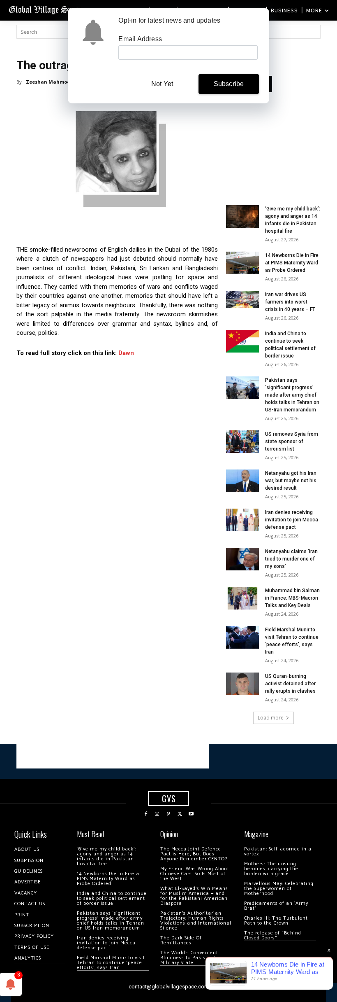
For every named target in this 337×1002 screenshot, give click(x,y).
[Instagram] (157, 814)
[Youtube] (191, 814)
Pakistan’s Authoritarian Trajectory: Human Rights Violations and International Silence (195, 920)
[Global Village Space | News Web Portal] (46, 9)
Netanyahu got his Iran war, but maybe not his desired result (290, 480)
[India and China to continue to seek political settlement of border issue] (242, 341)
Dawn (126, 353)
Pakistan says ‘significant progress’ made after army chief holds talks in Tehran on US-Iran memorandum (292, 395)
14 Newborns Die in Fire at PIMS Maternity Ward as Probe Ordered (292, 262)
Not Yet (162, 83)
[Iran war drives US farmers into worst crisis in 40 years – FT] (242, 299)
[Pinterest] (168, 814)
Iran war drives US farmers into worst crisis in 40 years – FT (290, 302)
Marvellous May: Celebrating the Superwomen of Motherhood (279, 888)
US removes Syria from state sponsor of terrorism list (291, 441)
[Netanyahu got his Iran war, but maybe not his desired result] (242, 480)
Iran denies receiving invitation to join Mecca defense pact (291, 519)
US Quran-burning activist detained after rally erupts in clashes (290, 683)
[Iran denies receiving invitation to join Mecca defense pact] (242, 520)
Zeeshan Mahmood (49, 82)
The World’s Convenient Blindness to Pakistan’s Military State (189, 958)
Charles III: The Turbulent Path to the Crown (276, 920)
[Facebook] (145, 814)
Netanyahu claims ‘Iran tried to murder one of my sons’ (291, 559)
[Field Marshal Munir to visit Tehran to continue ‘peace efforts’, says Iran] (242, 637)
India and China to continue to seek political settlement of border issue (112, 898)
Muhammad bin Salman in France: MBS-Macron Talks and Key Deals (292, 598)
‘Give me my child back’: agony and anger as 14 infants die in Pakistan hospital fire (106, 856)
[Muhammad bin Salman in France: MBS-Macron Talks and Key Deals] (242, 598)
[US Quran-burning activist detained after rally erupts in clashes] (242, 684)
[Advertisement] (273, 146)
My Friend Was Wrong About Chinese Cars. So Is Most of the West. (194, 874)
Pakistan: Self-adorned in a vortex (278, 851)
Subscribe (229, 83)
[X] (180, 814)
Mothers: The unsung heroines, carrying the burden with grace (271, 869)
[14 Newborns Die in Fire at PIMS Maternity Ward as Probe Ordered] (242, 263)
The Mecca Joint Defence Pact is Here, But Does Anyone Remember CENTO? (193, 854)
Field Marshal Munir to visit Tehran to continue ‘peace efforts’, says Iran (111, 963)
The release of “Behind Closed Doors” (272, 935)
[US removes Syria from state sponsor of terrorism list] (242, 441)
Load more (271, 717)
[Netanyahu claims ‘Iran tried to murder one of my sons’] (242, 559)
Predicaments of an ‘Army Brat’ (276, 905)
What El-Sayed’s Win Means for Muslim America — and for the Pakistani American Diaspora (194, 896)
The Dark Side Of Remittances (181, 940)
